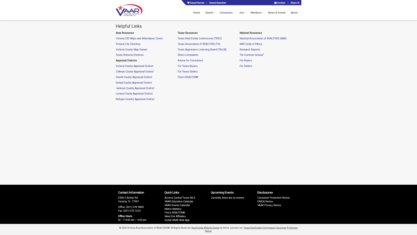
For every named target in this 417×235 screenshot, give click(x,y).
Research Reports (250, 49)
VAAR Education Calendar (179, 201)
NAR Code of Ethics (251, 44)
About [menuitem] (294, 12)
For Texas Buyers (188, 66)
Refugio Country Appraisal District (135, 99)
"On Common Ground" (252, 54)
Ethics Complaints (188, 54)
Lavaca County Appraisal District (134, 93)
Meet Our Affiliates (175, 216)
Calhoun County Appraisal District (135, 71)
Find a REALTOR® (188, 77)
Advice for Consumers (190, 60)
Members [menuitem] (256, 12)
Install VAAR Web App (177, 220)
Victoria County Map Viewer (131, 49)
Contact (281, 2)
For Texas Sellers (188, 71)
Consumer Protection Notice (273, 197)
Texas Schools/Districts (130, 54)
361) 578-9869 (135, 207)
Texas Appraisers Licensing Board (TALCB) (202, 49)
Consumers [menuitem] (226, 12)
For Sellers (246, 66)
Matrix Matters (173, 209)
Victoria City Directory (128, 44)
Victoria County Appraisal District (134, 66)
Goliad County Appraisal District (134, 82)
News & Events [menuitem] (277, 12)
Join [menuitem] (241, 12)
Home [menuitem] (196, 12)
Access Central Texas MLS (180, 197)
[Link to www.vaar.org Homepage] (129, 10)
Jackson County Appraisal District (135, 88)
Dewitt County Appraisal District (134, 77)
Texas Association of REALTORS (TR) (199, 44)
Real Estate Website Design (206, 228)
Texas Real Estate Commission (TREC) (200, 38)
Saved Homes (197, 2)
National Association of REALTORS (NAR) (263, 38)
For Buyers (246, 60)
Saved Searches (217, 2)
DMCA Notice (265, 201)
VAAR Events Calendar (177, 205)
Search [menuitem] (209, 12)
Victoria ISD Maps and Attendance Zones (139, 38)
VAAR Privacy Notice (269, 205)
